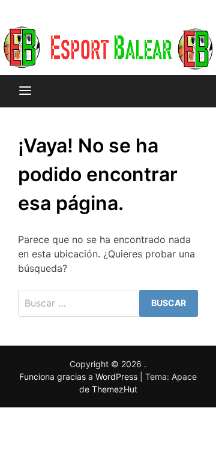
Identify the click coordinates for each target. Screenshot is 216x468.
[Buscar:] (108, 303)
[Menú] (25, 91)
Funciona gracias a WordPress (79, 376)
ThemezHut (114, 389)
